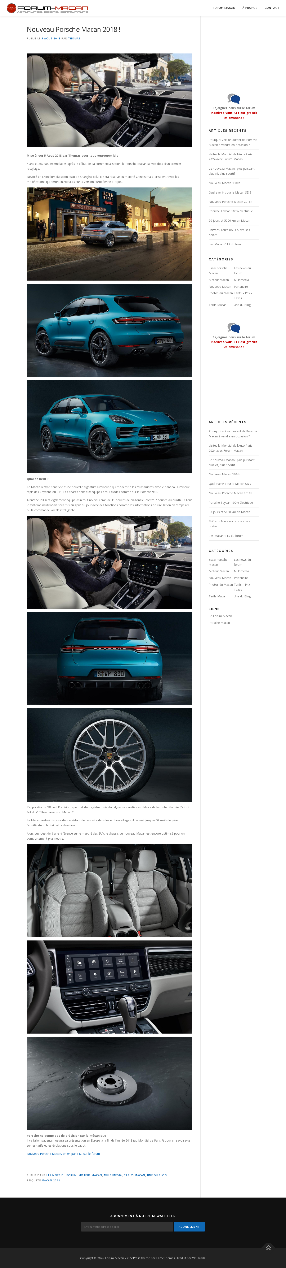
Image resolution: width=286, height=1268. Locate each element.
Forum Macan (224, 7)
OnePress (133, 1258)
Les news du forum (61, 1175)
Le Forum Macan (220, 616)
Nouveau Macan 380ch (224, 183)
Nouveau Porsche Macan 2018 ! (230, 202)
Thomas (74, 38)
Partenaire (241, 287)
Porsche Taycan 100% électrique (231, 211)
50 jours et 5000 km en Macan (229, 220)
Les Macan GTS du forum (226, 244)
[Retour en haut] (268, 1248)
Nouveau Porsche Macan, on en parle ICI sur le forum (63, 1154)
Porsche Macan (219, 623)
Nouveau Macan (220, 287)
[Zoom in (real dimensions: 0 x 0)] (109, 234)
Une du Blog (157, 1175)
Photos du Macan (221, 293)
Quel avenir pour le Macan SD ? (230, 192)
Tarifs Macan (134, 1175)
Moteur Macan (90, 1175)
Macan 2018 (51, 1180)
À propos (250, 7)
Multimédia (113, 1175)
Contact (272, 7)
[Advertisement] (235, 50)
